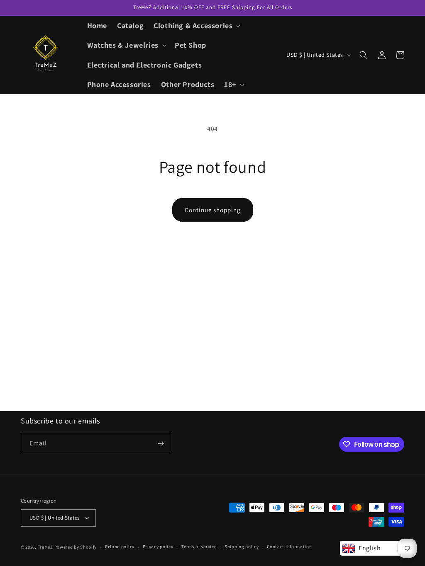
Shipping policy (242, 546)
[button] (196, 25)
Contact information (289, 546)
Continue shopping (213, 210)
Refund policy (119, 546)
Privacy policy (158, 546)
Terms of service (198, 546)
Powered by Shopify (75, 547)
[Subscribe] (160, 443)
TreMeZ (45, 547)
